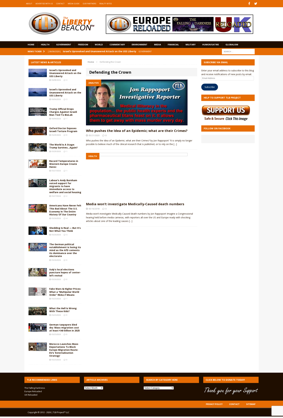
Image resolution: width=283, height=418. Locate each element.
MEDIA (157, 44)
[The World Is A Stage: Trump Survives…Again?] (37, 149)
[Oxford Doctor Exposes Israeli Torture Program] (37, 133)
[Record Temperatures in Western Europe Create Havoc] (37, 165)
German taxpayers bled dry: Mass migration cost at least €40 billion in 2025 (64, 327)
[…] (175, 144)
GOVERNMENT (63, 44)
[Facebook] (249, 3)
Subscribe (210, 87)
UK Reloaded (30, 394)
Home (31, 44)
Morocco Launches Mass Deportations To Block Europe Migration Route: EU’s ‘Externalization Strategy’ (63, 349)
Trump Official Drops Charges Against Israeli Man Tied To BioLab (63, 111)
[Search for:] (238, 51)
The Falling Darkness (34, 387)
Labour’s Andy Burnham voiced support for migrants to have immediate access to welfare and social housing (65, 186)
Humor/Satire (210, 44)
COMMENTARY (117, 44)
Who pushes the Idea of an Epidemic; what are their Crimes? (137, 130)
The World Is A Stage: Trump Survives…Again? (63, 146)
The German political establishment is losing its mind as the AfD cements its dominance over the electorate (65, 250)
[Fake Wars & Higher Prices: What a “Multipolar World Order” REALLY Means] (37, 293)
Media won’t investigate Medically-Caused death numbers (135, 204)
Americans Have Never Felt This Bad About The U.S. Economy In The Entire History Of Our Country (65, 210)
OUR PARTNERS (89, 3)
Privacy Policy (214, 404)
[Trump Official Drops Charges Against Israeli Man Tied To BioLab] (37, 113)
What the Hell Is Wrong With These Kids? (63, 310)
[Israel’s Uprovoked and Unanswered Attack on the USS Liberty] (37, 75)
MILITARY (191, 44)
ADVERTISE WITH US (44, 3)
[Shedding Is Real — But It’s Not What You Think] (37, 232)
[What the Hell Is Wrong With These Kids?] (37, 313)
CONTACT (60, 3)
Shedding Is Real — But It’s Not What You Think (65, 229)
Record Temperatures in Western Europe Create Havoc (63, 163)
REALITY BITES (105, 3)
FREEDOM (83, 44)
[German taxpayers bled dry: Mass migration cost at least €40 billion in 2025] (37, 329)
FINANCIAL (173, 44)
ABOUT (29, 3)
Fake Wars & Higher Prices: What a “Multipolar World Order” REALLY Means (65, 291)
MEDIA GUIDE (73, 3)
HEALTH (45, 44)
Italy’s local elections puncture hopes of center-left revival (65, 272)
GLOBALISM (232, 44)
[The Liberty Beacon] (61, 23)
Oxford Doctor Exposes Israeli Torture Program (63, 130)
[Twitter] (256, 3)
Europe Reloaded (33, 391)
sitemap (250, 404)
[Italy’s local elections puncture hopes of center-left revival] (37, 274)
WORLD (99, 44)
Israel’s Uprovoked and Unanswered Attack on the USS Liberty (65, 73)
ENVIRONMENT (139, 44)
